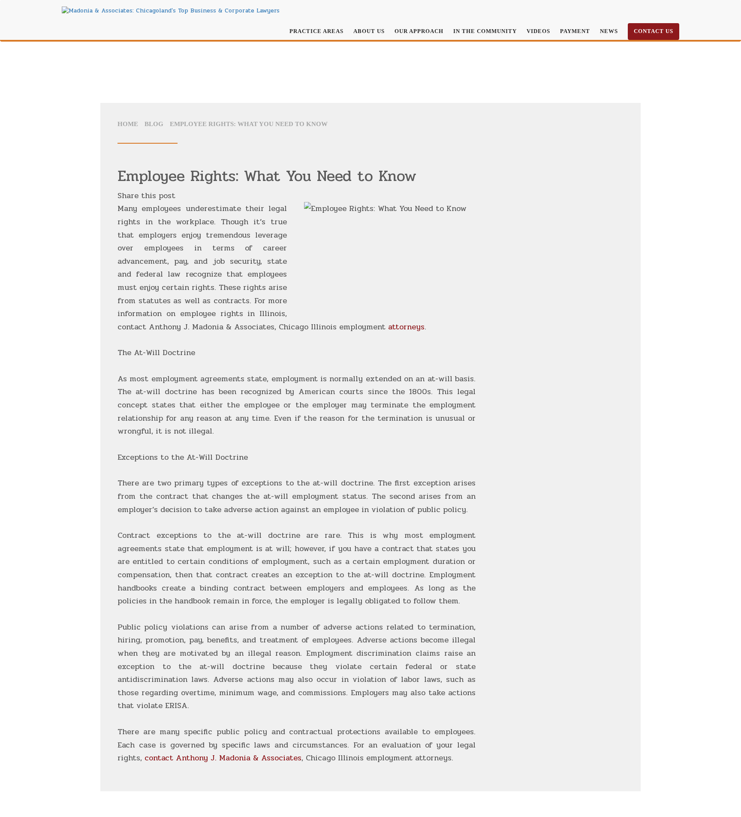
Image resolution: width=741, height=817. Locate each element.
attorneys (406, 327)
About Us (369, 31)
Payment (575, 31)
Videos (538, 31)
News (609, 31)
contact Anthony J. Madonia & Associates (223, 758)
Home (127, 124)
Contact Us (653, 31)
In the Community (485, 31)
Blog (154, 124)
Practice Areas (316, 31)
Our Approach (419, 31)
